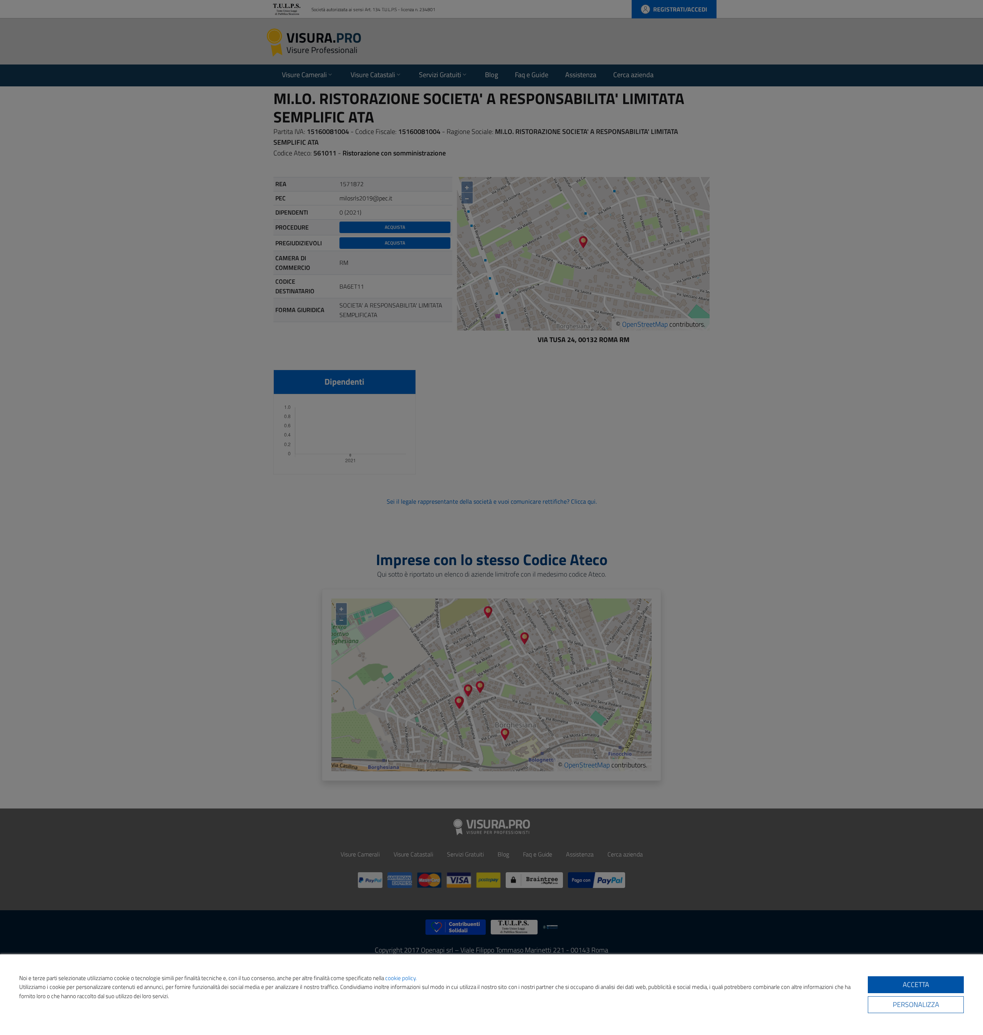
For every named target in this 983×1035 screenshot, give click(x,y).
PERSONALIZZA (916, 1004)
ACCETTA (916, 984)
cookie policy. (401, 978)
